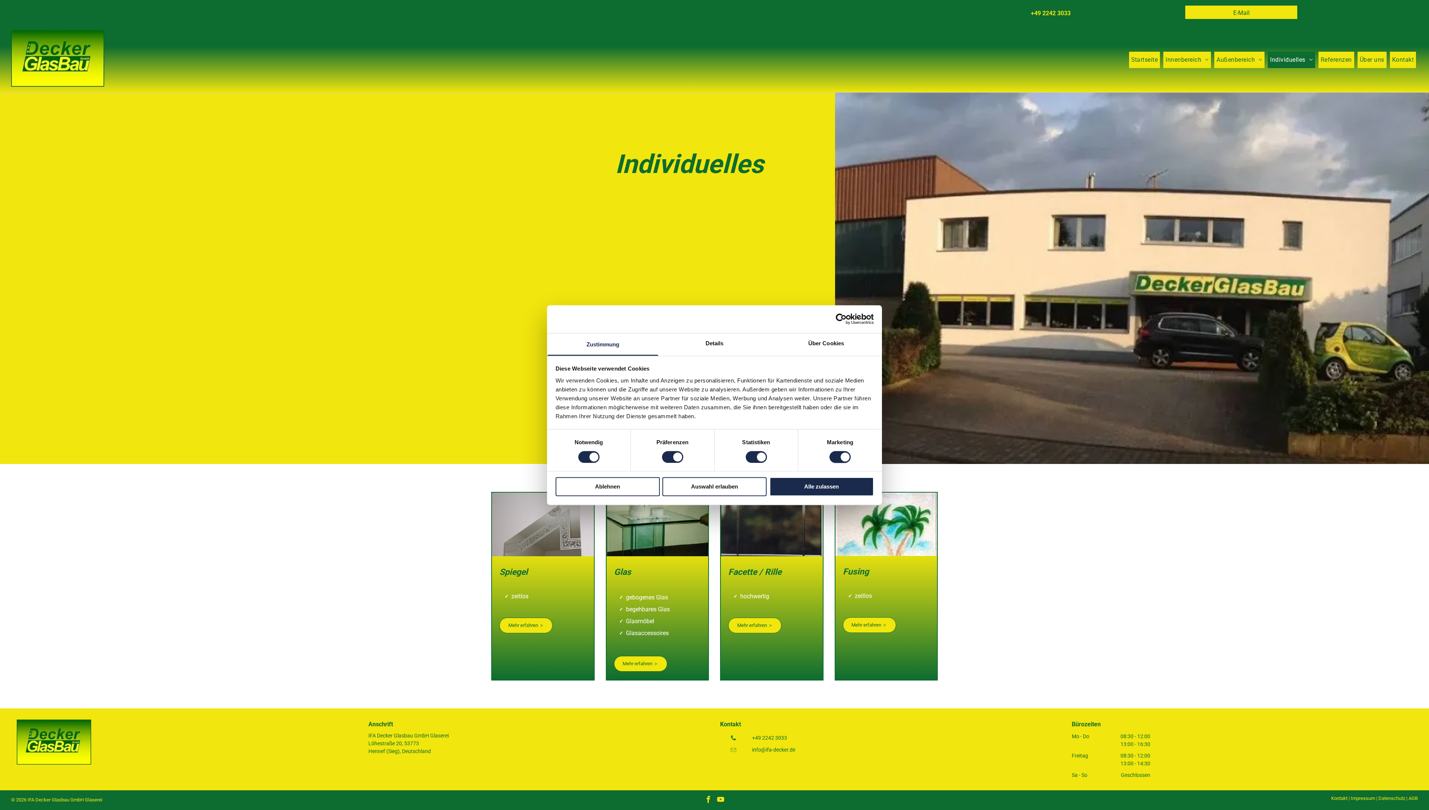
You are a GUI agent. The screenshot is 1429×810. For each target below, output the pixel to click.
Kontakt (1339, 798)
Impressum (1363, 798)
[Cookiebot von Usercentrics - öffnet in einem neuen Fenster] (841, 318)
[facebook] (708, 800)
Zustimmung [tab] (603, 344)
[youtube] (720, 800)
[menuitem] (1145, 60)
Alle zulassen (821, 487)
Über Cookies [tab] (826, 343)
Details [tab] (715, 343)
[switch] (672, 457)
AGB (1413, 798)
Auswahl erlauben (714, 487)
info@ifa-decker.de (773, 750)
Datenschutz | (1392, 798)
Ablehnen (607, 487)
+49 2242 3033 (769, 738)
